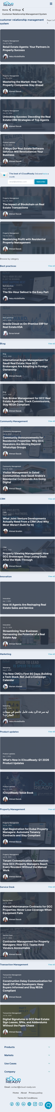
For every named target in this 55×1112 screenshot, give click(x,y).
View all (51, 266)
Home (5, 10)
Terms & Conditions (27, 1098)
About (24, 1092)
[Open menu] (51, 3)
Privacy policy (35, 1092)
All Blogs (16, 10)
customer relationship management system (24, 14)
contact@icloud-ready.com (23, 1087)
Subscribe (41, 182)
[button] (27, 1048)
